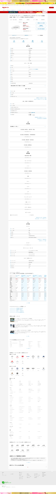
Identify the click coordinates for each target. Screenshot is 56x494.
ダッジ (29, 401)
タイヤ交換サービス (36, 476)
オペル (20, 390)
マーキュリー (39, 398)
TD (29, 436)
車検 (28, 19)
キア (29, 431)
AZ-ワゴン (39, 341)
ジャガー (30, 406)
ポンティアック (31, 398)
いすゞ (20, 382)
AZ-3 (20, 341)
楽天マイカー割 (21, 478)
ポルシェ (39, 390)
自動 (42, 19)
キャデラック (12, 397)
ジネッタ (20, 409)
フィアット (30, 417)
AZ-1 (10, 341)
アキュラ (39, 385)
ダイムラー (39, 406)
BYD (10, 436)
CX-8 (38, 344)
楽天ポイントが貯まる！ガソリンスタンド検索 (40, 99)
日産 (20, 381)
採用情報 (43, 476)
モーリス (11, 412)
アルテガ (11, 393)
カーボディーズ (40, 409)
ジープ (20, 401)
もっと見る (27, 336)
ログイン (52, 7)
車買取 (20, 19)
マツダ (11, 382)
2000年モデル (26, 35)
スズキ (39, 382)
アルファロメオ (12, 417)
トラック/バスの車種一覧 (35, 69)
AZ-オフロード (31, 341)
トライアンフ (21, 412)
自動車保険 (35, 477)
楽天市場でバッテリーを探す (42, 240)
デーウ (20, 431)
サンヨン (39, 431)
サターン (30, 397)
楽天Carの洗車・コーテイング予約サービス (40, 218)
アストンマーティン (22, 406)
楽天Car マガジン (21, 477)
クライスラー (21, 397)
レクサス (30, 385)
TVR (10, 406)
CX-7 (29, 344)
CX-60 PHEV (21, 344)
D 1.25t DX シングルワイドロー (40, 276)
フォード (20, 398)
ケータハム (30, 409)
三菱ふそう (11, 385)
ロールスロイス (12, 409)
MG (29, 412)
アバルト (11, 420)
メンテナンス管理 (21, 476)
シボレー (39, 397)
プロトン (20, 436)
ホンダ (29, 381)
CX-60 (11, 344)
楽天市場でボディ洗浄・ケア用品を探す (41, 217)
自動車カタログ (28, 477)
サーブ (11, 427)
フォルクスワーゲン (31, 390)
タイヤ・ (35, 19)
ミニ (38, 412)
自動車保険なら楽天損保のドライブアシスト (40, 117)
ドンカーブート (40, 436)
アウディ (11, 390)
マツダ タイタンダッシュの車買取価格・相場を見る (16, 308)
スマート (39, 389)
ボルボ (20, 427)
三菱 (38, 381)
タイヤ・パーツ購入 (29, 476)
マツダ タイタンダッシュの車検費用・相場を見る (16, 309)
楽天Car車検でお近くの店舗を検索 (41, 118)
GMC (38, 401)
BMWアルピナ (30, 389)
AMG (11, 389)
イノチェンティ (21, 420)
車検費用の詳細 (33, 112)
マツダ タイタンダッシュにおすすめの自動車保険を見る (17, 312)
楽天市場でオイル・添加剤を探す (42, 239)
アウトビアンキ (21, 417)
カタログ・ (13, 19)
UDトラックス (21, 385)
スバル (29, 382)
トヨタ (11, 381)
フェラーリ (39, 417)
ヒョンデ (11, 431)
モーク (11, 413)
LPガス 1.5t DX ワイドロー (18, 276)
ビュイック (11, 398)
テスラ (11, 401)
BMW (20, 389)
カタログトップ (14, 35)
